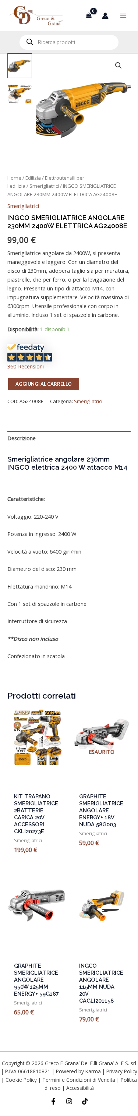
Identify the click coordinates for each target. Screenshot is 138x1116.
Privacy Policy (121, 1071)
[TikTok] (85, 1101)
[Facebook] (53, 1101)
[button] (118, 65)
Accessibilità (80, 1087)
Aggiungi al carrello (43, 384)
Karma (93, 1071)
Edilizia (33, 177)
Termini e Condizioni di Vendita (78, 1079)
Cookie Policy (21, 1079)
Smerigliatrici (44, 186)
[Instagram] (69, 1101)
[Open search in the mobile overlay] (69, 42)
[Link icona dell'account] (105, 16)
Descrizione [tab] (21, 438)
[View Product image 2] (19, 94)
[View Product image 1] (19, 66)
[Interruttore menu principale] (123, 15)
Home (14, 177)
